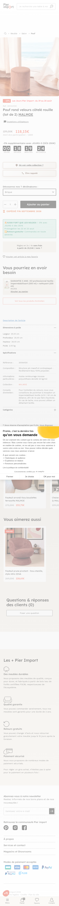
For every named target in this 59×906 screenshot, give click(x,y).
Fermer (9, 476)
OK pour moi (49, 476)
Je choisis (29, 476)
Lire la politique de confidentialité (16, 468)
